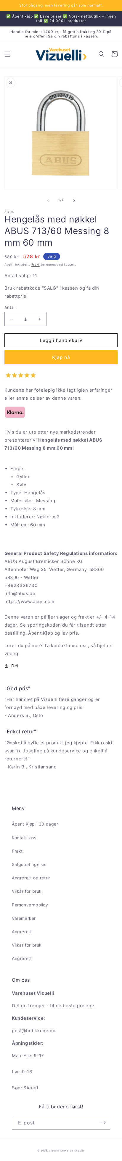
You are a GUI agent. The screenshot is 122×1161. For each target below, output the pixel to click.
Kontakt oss (24, 837)
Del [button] (14, 665)
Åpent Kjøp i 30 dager (35, 823)
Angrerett (22, 931)
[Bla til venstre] (47, 200)
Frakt (35, 264)
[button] (7, 54)
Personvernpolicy (30, 904)
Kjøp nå (61, 357)
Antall (9, 307)
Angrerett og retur (31, 877)
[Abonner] (103, 1123)
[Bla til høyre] (74, 200)
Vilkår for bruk (27, 891)
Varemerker (24, 918)
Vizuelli (54, 1150)
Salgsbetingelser (29, 864)
